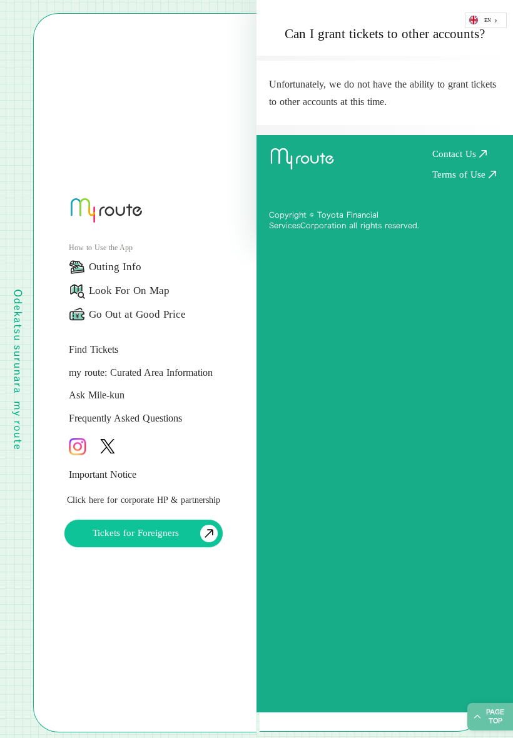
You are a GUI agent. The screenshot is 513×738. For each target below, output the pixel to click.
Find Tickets (93, 349)
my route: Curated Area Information (141, 372)
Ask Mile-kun (96, 395)
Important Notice (102, 474)
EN (487, 20)
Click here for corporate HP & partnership (143, 500)
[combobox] (486, 20)
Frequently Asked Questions (125, 418)
